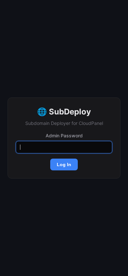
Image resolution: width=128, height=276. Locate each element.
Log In (64, 164)
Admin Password (64, 135)
